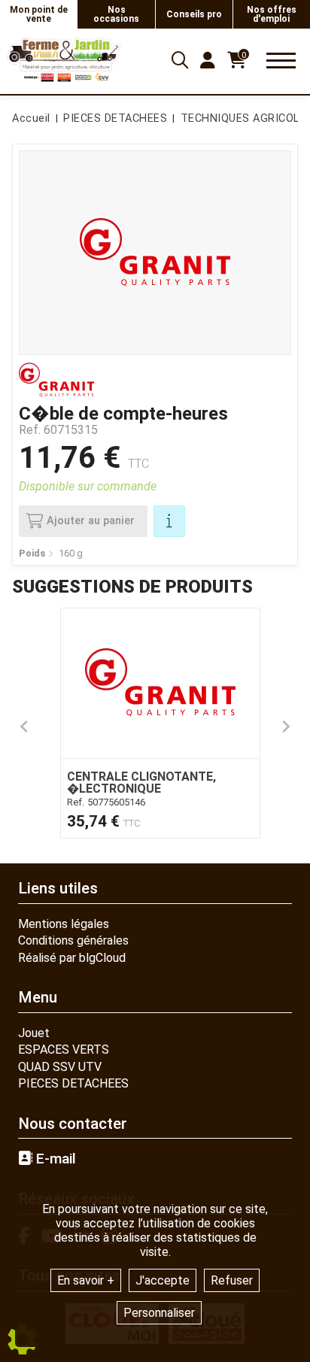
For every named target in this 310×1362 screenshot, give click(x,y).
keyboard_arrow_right (286, 726)
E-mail (54, 1159)
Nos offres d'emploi (271, 14)
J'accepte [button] (162, 1280)
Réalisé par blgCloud (72, 958)
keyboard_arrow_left (24, 726)
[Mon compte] (207, 60)
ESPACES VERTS (63, 1049)
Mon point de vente (39, 14)
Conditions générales (73, 940)
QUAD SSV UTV (60, 1067)
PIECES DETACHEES (73, 1083)
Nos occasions (116, 14)
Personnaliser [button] (159, 1313)
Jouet (34, 1033)
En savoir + (85, 1280)
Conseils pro (194, 14)
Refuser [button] (232, 1280)
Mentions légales (63, 924)
